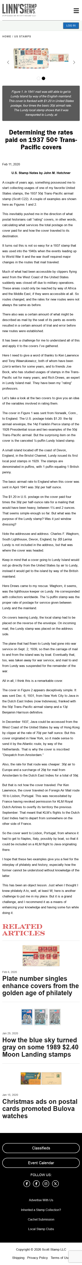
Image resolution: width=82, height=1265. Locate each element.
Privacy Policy (37, 1258)
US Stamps (22, 36)
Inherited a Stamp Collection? (41, 1210)
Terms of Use (60, 1258)
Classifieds (41, 1148)
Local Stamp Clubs (41, 1229)
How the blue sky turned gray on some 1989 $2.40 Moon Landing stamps (40, 1047)
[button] (8, 62)
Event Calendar (41, 1163)
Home (6, 36)
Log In (71, 25)
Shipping (18, 1258)
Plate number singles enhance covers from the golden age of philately (40, 986)
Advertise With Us (41, 1200)
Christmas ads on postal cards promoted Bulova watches (39, 1109)
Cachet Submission (41, 1219)
